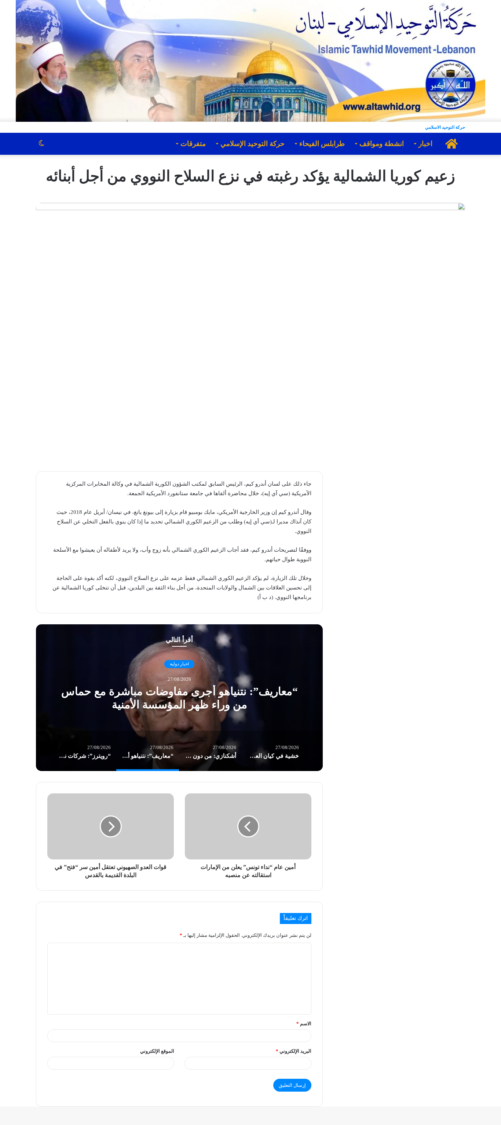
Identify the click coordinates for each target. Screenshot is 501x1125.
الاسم (303, 1023)
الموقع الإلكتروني (157, 1051)
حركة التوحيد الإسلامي (252, 143)
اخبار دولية (179, 663)
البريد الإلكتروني (293, 1051)
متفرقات (193, 143)
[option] (179, 697)
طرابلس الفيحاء (322, 143)
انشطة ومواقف (381, 143)
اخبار (425, 143)
